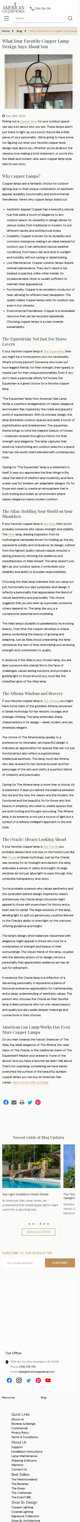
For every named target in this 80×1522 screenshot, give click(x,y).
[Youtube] (48, 1380)
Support (17, 1447)
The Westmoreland (24, 1479)
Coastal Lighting (22, 1512)
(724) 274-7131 (27, 1366)
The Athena (51, 701)
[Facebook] (6, 1102)
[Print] (22, 1102)
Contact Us (19, 1469)
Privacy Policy (20, 1433)
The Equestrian (53, 351)
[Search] (70, 18)
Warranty (17, 1465)
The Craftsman (21, 1493)
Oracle (12, 857)
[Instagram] (19, 1380)
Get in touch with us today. (30, 1082)
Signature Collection (25, 1516)
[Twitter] (30, 1102)
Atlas (11, 534)
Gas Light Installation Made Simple (25, 1194)
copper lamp (28, 121)
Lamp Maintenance (24, 1456)
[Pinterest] (38, 1102)
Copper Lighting (22, 1507)
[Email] (14, 1102)
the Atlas (49, 524)
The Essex (18, 1488)
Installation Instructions (26, 1452)
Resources (8, 1397)
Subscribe (60, 1263)
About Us (17, 1419)
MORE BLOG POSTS (38, 1232)
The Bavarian (20, 1484)
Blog (43, 1397)
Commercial (19, 1428)
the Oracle (50, 847)
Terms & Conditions (24, 1437)
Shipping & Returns (24, 1460)
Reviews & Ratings (23, 1424)
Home (5, 31)
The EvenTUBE (21, 1497)
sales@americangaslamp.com (36, 1371)
